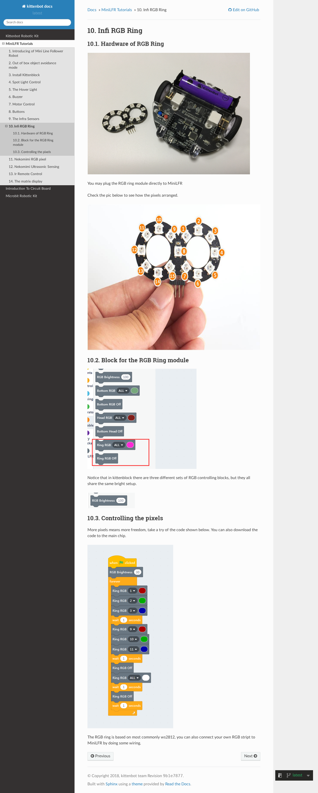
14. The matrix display (25, 181)
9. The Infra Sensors (24, 119)
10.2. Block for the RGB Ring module (33, 143)
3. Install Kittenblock (24, 75)
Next (249, 756)
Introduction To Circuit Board (28, 188)
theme (137, 784)
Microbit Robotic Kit (21, 196)
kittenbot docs (39, 6)
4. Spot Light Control (24, 82)
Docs (91, 10)
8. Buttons (17, 112)
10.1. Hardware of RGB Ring (33, 133)
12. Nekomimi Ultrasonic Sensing (34, 167)
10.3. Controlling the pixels (32, 152)
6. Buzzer (16, 97)
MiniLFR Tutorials (19, 44)
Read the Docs (177, 784)
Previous (102, 756)
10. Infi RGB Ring (22, 126)
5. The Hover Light (23, 90)
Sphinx (112, 784)
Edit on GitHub (245, 10)
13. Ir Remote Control (25, 174)
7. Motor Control (22, 104)
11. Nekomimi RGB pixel (27, 159)
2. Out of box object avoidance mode (32, 65)
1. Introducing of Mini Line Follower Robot (36, 53)
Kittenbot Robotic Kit (22, 36)
